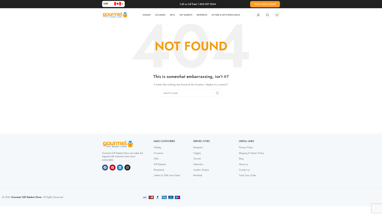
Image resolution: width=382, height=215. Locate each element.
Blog (241, 158)
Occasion (158, 153)
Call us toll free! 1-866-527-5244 (198, 4)
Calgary (197, 153)
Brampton (198, 147)
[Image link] (118, 144)
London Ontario (201, 170)
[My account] (258, 15)
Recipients (159, 170)
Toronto (197, 158)
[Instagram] (127, 168)
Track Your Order (247, 175)
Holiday (157, 147)
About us (243, 164)
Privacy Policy (246, 147)
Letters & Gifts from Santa (167, 175)
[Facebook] (105, 168)
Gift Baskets (160, 164)
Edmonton (198, 164)
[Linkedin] (120, 168)
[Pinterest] (112, 168)
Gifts (156, 158)
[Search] (267, 15)
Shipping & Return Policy (251, 153)
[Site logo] (115, 14)
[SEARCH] (217, 93)
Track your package (265, 4)
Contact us (244, 170)
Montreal (197, 175)
